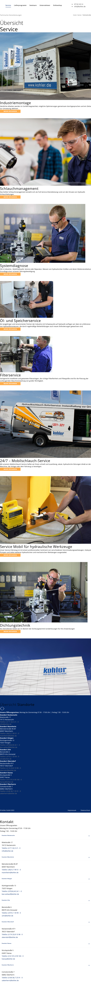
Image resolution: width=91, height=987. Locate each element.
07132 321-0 (78, 4)
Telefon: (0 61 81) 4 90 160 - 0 (11, 780)
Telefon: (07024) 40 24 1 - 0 (10, 745)
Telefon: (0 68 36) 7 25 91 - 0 (10, 791)
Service (79, 15)
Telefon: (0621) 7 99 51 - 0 (9, 733)
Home (74, 15)
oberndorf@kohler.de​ (8, 770)
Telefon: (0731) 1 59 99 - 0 (9, 756)
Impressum (72, 810)
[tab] (45, 836)
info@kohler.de (79, 6)
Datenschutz (85, 810)
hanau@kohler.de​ (6, 782)
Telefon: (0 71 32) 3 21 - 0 (9, 722)
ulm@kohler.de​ (5, 759)
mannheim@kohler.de (8, 736)
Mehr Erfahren (10, 111)
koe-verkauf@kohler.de (8, 747)
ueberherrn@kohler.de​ (8, 793)
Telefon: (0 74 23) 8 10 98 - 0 (10, 768)
